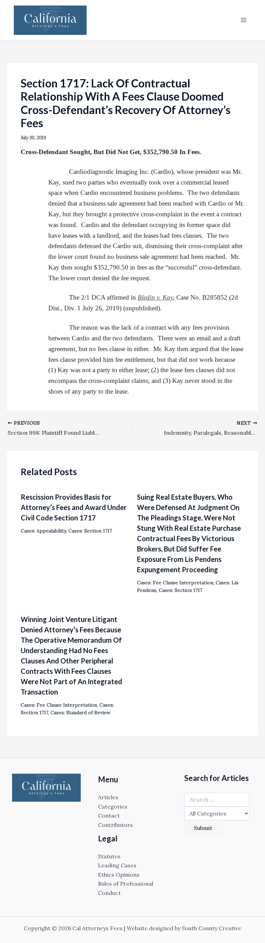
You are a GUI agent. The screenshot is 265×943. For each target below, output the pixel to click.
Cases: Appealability (43, 531)
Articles (108, 797)
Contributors (115, 824)
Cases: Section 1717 (90, 531)
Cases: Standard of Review (80, 712)
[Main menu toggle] (243, 20)
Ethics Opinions (118, 874)
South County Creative (211, 928)
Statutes (109, 856)
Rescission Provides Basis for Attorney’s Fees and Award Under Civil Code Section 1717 (74, 507)
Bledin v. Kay (155, 297)
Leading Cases (117, 865)
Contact (109, 815)
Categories (112, 806)
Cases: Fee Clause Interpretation (175, 582)
